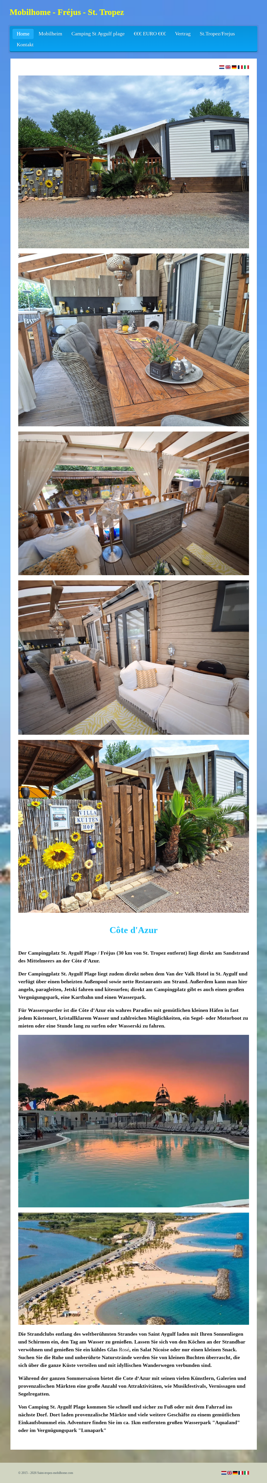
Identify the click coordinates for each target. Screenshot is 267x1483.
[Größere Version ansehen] (133, 161)
